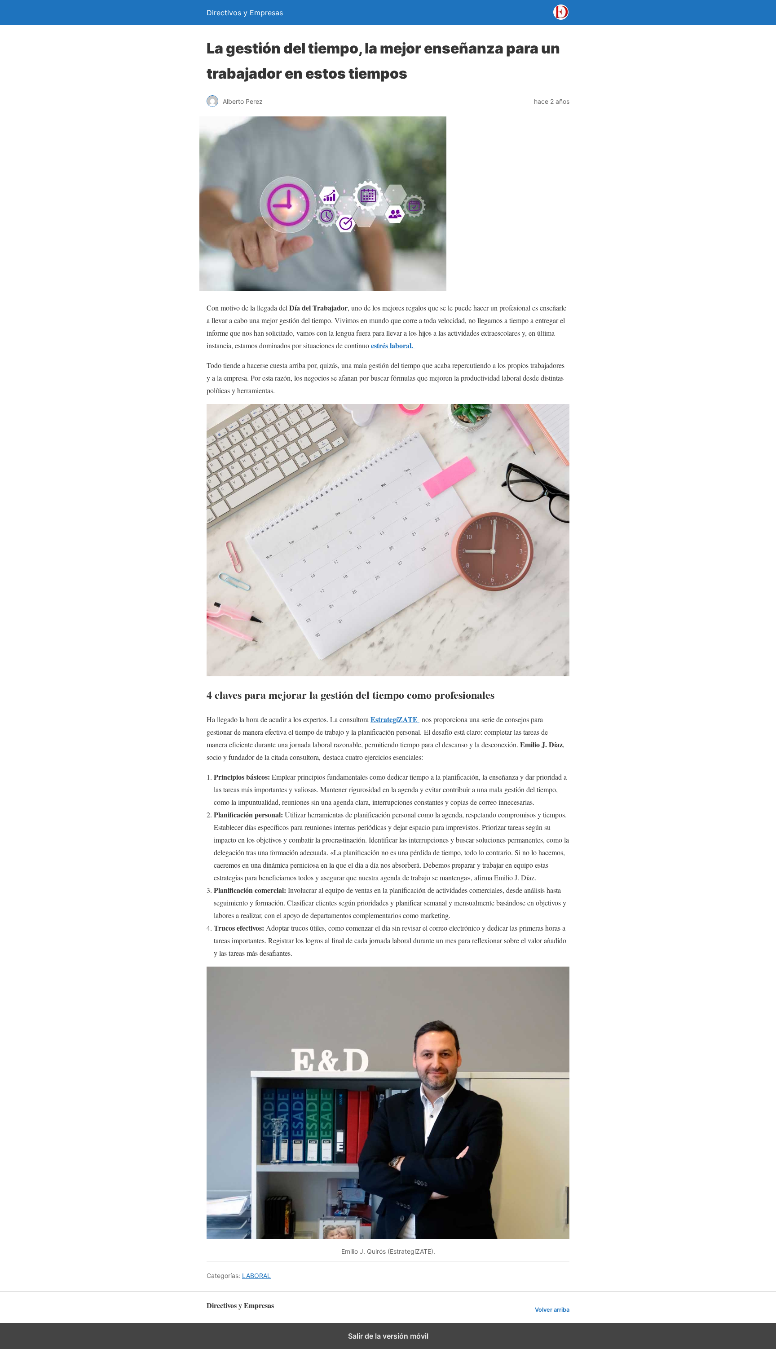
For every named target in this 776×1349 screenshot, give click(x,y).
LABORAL (256, 1275)
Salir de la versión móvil (388, 1335)
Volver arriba (552, 1309)
